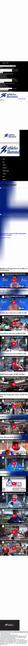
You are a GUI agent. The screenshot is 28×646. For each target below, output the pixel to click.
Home (4, 159)
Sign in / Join (5, 62)
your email (14, 79)
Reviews (4, 164)
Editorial (2, 237)
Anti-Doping (3, 213)
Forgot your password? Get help (6, 73)
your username (15, 69)
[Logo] (10, 142)
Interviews (4, 167)
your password (15, 71)
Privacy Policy (3, 76)
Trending (4, 173)
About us (4, 179)
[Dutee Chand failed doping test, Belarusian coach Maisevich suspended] (14, 188)
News (4, 161)
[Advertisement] (14, 115)
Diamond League (6, 170)
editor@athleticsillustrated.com (11, 634)
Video (4, 176)
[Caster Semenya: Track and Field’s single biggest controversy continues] (14, 214)
